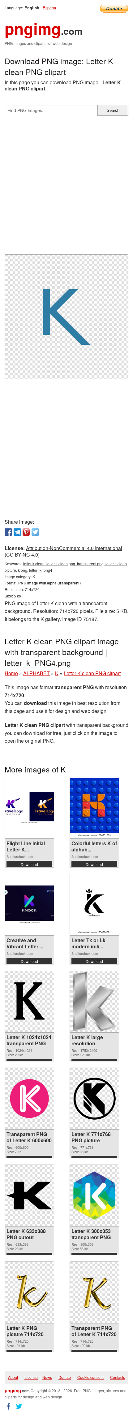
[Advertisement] (66, 187)
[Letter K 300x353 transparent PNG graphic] (94, 1195)
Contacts (117, 1377)
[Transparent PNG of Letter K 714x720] (94, 1292)
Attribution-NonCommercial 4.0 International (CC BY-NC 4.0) (63, 551)
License (31, 1377)
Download (29, 864)
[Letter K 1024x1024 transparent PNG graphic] (29, 1002)
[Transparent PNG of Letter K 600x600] (29, 1098)
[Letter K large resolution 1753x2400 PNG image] (94, 1001)
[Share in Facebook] (8, 532)
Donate (64, 1377)
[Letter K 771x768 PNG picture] (94, 1098)
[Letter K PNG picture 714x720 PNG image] (29, 1292)
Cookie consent (90, 1377)
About (13, 1377)
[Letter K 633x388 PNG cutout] (29, 1195)
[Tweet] (35, 532)
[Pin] (26, 532)
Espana (49, 8)
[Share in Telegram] (17, 532)
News (47, 1377)
